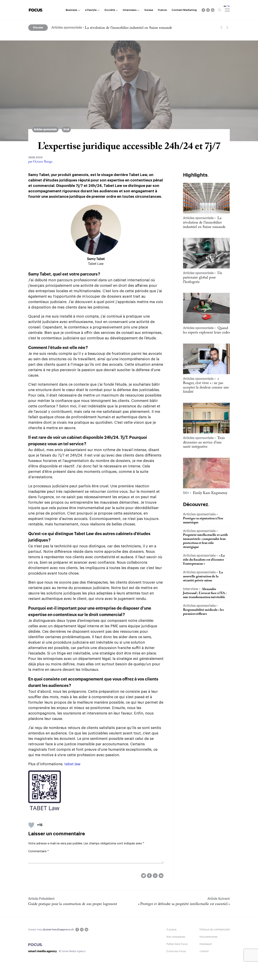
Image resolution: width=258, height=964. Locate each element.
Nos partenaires (208, 937)
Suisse (148, 10)
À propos (171, 929)
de (225, 6)
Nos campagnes (175, 937)
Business (71, 10)
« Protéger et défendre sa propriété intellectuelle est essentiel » (184, 904)
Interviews (129, 10)
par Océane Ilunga (40, 161)
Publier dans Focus (176, 944)
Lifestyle (91, 10)
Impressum (206, 944)
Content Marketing (184, 10)
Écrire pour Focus (176, 951)
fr (229, 6)
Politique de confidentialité (215, 929)
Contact (204, 951)
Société (109, 10)
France (162, 10)
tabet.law (72, 764)
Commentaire (38, 851)
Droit (66, 129)
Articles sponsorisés (45, 129)
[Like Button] (31, 825)
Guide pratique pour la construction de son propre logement (72, 904)
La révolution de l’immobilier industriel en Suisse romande (128, 28)
